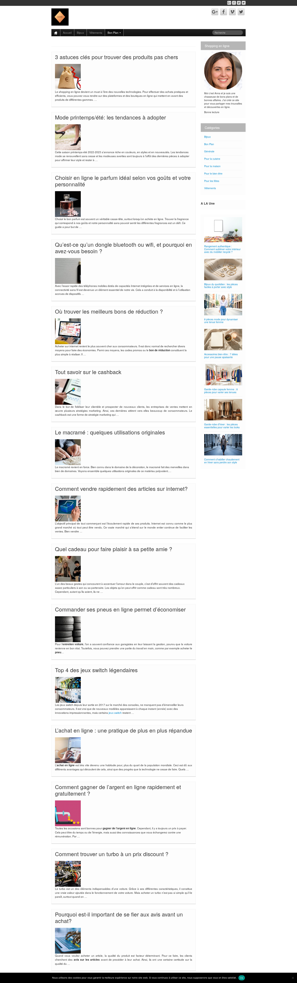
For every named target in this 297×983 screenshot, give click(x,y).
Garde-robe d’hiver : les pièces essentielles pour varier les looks (222, 426)
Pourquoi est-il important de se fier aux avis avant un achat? (119, 917)
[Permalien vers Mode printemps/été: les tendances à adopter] (68, 137)
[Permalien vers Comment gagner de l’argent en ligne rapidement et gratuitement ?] (68, 813)
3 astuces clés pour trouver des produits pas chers (116, 57)
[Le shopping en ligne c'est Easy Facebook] (234, 3)
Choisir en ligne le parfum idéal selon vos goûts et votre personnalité (123, 181)
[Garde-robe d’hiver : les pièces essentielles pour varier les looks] (223, 409)
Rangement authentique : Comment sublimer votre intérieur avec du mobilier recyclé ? (222, 249)
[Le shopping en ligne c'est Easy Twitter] (244, 3)
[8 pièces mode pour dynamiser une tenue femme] (223, 304)
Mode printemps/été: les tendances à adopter (110, 117)
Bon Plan (113, 32)
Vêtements (95, 32)
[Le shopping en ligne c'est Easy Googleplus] (229, 3)
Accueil (67, 32)
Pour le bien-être (213, 173)
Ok (241, 977)
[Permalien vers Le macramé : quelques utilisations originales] (68, 452)
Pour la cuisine (212, 158)
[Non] (292, 978)
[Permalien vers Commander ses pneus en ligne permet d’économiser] (68, 629)
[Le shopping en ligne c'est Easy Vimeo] (239, 3)
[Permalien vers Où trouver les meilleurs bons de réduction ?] (68, 330)
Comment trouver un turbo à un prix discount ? (111, 854)
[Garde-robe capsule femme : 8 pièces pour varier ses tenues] (223, 374)
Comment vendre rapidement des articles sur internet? (121, 488)
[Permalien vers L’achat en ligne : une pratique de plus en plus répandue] (68, 750)
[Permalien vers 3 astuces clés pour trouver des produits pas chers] (68, 76)
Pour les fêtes (211, 181)
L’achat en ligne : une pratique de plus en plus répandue (123, 730)
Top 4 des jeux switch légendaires (96, 670)
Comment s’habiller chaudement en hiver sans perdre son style (221, 461)
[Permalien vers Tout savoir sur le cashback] (68, 391)
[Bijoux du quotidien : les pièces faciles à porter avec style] (223, 269)
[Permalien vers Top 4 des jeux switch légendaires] (68, 689)
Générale (209, 151)
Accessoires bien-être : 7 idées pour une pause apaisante (221, 355)
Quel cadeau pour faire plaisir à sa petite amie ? (113, 549)
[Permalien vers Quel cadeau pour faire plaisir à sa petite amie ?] (68, 568)
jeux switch (115, 712)
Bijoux (80, 32)
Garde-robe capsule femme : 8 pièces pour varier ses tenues (221, 390)
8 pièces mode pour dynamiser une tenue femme (221, 321)
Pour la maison (212, 166)
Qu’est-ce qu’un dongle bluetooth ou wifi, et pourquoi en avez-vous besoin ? (123, 248)
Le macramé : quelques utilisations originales (110, 432)
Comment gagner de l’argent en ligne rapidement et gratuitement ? (118, 790)
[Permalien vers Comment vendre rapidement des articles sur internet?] (68, 508)
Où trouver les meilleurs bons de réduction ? (109, 311)
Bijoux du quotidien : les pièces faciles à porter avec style (221, 285)
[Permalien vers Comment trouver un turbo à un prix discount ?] (68, 873)
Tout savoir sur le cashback (88, 372)
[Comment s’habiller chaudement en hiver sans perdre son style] (223, 445)
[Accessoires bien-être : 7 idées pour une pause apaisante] (223, 339)
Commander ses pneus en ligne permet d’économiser (120, 609)
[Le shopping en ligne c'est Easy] (60, 16)
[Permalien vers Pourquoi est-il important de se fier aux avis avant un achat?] (68, 940)
